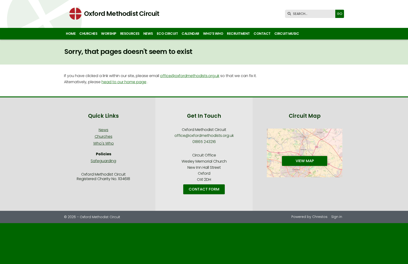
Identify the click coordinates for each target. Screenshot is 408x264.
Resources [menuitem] (130, 33)
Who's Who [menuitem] (213, 33)
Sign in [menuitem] (336, 216)
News (103, 130)
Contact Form (204, 189)
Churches (103, 136)
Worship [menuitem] (108, 33)
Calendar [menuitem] (190, 33)
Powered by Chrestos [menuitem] (309, 216)
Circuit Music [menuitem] (286, 33)
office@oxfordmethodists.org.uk (189, 75)
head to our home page (124, 82)
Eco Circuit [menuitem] (167, 33)
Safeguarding (103, 161)
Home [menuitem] (71, 33)
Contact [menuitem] (262, 33)
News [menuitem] (148, 33)
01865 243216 (204, 141)
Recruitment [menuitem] (238, 33)
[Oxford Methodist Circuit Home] (74, 14)
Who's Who (103, 143)
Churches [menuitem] (88, 33)
